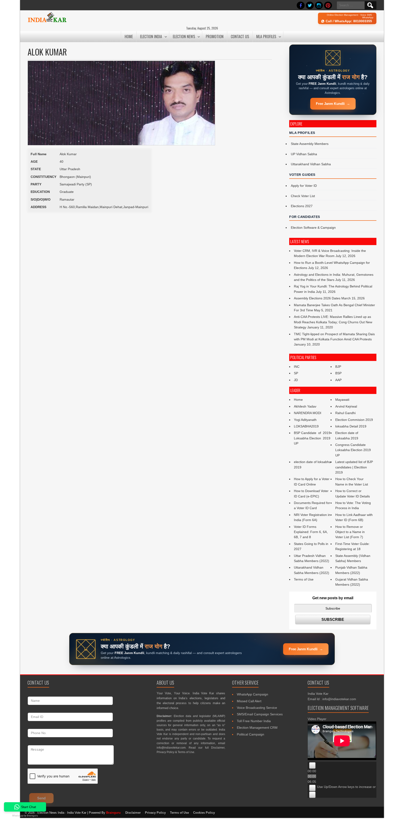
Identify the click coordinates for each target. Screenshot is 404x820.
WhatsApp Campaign (252, 694)
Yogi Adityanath (305, 420)
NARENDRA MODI (307, 413)
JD (296, 380)
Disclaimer (217, 747)
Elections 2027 (302, 206)
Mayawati (342, 399)
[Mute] (312, 788)
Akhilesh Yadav (305, 406)
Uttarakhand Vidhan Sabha (311, 164)
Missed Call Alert (249, 701)
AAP (338, 380)
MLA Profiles (266, 36)
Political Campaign (250, 734)
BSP (338, 373)
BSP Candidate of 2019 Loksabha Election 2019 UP (312, 438)
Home (129, 36)
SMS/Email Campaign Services (260, 714)
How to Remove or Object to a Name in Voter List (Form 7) (350, 532)
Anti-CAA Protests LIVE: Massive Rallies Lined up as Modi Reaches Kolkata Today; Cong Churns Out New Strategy (333, 322)
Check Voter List (303, 196)
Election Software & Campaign (313, 227)
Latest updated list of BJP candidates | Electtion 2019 (354, 467)
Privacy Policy (165, 752)
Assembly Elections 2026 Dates (317, 298)
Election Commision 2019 (354, 420)
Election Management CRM (257, 727)
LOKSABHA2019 (306, 426)
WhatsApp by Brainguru (25, 815)
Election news (184, 36)
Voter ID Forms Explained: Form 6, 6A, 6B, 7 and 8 (311, 532)
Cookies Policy (204, 812)
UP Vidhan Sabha (304, 154)
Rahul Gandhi (345, 413)
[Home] (47, 21)
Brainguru (113, 812)
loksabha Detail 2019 (350, 426)
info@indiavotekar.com (171, 747)
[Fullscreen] (312, 795)
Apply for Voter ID (304, 186)
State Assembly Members (309, 144)
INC (296, 366)
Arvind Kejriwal (346, 406)
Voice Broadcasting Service (257, 708)
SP (296, 373)
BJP (338, 366)
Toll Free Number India (254, 721)
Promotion (215, 36)
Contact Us (240, 36)
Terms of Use (304, 579)
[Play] (312, 765)
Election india (151, 36)
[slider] (360, 787)
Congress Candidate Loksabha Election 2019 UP (353, 450)
